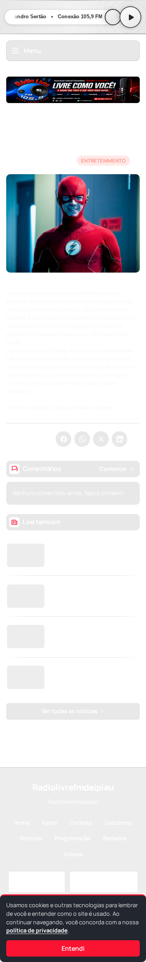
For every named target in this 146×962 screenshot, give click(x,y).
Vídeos (73, 854)
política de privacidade (37, 930)
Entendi (73, 948)
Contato (81, 822)
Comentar (113, 468)
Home (22, 822)
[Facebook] (63, 439)
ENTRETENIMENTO (61, 107)
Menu (32, 50)
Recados (115, 838)
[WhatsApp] (82, 439)
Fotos (49, 822)
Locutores (119, 822)
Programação (73, 838)
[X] (101, 439)
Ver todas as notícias (70, 711)
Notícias (17, 107)
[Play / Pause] (130, 17)
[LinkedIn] (119, 439)
